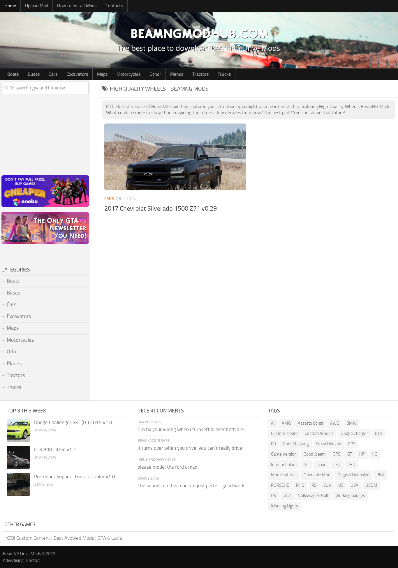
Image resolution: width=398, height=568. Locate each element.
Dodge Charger (354, 433)
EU (273, 444)
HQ (375, 454)
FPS (351, 444)
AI (273, 423)
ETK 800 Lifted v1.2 (55, 449)
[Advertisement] (248, 263)
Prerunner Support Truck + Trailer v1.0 (74, 476)
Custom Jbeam (284, 433)
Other (155, 74)
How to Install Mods (76, 5)
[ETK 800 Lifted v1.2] (18, 457)
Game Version (284, 454)
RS (313, 485)
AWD (334, 423)
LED (337, 464)
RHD (300, 485)
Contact (33, 560)
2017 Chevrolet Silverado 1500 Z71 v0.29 (160, 208)
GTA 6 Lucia (110, 538)
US (341, 485)
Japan (321, 464)
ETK (378, 433)
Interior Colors (284, 464)
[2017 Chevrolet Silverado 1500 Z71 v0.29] (175, 157)
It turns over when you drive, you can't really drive (190, 448)
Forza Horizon (328, 444)
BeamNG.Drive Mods (22, 553)
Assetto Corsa (310, 423)
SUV (327, 485)
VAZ (287, 495)
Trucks (224, 74)
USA (354, 485)
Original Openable (353, 474)
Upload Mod (36, 5)
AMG (286, 423)
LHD (351, 464)
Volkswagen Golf (313, 495)
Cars (53, 74)
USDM (371, 485)
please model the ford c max (167, 467)
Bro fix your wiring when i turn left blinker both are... (192, 429)
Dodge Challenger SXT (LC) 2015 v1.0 (73, 422)
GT (349, 454)
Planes (176, 74)
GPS (336, 454)
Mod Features (284, 474)
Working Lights (284, 506)
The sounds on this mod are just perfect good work (191, 485)
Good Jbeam (315, 454)
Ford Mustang (296, 444)
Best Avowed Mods (74, 538)
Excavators (77, 74)
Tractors (200, 74)
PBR (380, 474)
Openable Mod (317, 474)
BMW (351, 423)
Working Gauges (350, 495)
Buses (34, 74)
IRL (306, 464)
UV (274, 495)
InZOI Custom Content (27, 538)
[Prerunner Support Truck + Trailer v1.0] (18, 484)
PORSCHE (280, 485)
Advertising (13, 560)
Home (10, 5)
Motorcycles (128, 74)
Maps (102, 74)
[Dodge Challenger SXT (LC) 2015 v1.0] (18, 430)
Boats (13, 74)
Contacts (114, 5)
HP (362, 454)
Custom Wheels (319, 433)
